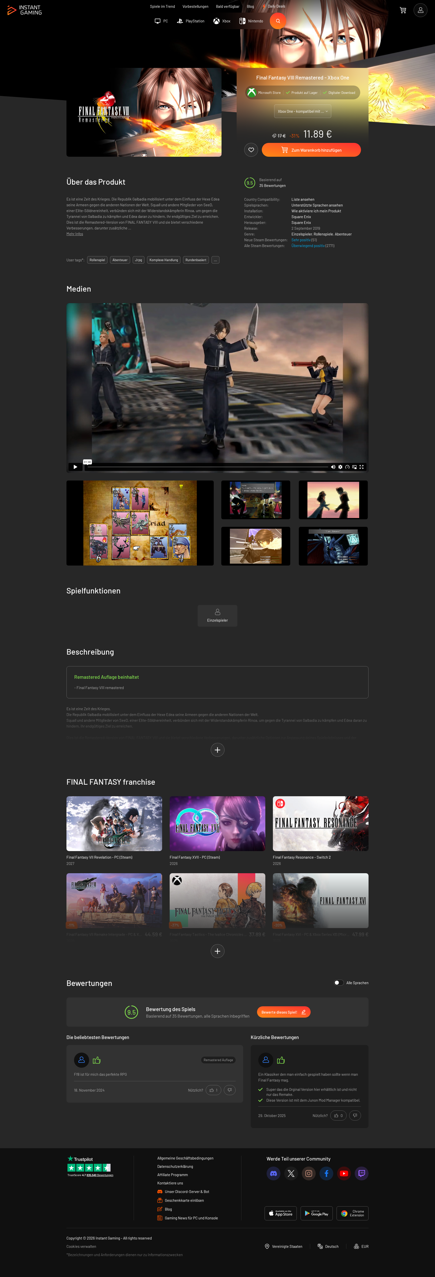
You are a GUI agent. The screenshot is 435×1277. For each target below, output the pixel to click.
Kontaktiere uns (170, 1183)
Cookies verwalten (81, 1246)
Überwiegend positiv (308, 245)
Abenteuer (343, 234)
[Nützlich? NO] (230, 1090)
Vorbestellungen (195, 6)
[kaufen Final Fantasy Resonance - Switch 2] (321, 823)
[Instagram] (309, 1173)
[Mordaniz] (265, 1060)
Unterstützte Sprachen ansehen (317, 205)
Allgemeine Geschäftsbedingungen (185, 1158)
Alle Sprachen (357, 982)
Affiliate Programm (172, 1174)
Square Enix (301, 216)
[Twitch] (362, 1173)
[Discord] (273, 1173)
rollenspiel (97, 260)
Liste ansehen (303, 199)
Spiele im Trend (162, 6)
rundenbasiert (196, 260)
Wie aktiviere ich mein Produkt (316, 211)
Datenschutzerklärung (175, 1166)
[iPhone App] (281, 1213)
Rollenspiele (323, 234)
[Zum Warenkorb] (403, 10)
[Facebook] (326, 1173)
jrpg (138, 260)
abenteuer (120, 260)
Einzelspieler (302, 234)
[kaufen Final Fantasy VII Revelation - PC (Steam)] (114, 823)
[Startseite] (25, 10)
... (215, 260)
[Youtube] (344, 1173)
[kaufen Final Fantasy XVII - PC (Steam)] (217, 823)
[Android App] (317, 1213)
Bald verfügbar (227, 6)
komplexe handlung (164, 260)
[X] (291, 1173)
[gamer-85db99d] (81, 1060)
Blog (250, 6)
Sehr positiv (301, 239)
